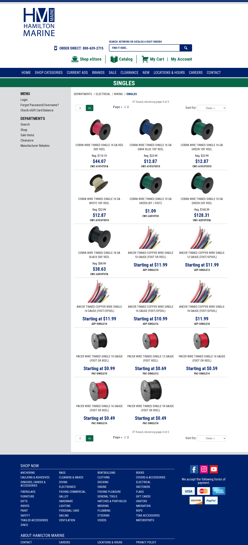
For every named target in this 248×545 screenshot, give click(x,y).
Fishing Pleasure (109, 491)
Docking (102, 482)
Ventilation (67, 520)
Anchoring (28, 472)
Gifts (24, 501)
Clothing (103, 477)
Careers (64, 542)
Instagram (204, 469)
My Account (181, 59)
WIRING (118, 94)
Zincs (24, 525)
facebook (194, 469)
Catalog (126, 59)
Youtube (214, 469)
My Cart (157, 59)
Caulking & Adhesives (35, 477)
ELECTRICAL (103, 94)
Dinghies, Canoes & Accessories (33, 483)
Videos (101, 520)
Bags (62, 472)
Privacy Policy (146, 542)
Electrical (143, 482)
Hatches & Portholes (112, 501)
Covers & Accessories (150, 477)
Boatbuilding (106, 472)
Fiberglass (28, 491)
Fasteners (143, 487)
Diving (63, 482)
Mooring (103, 506)
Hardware (66, 501)
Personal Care (69, 510)
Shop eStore (90, 59)
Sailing (64, 515)
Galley (63, 496)
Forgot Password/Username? (40, 105)
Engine (101, 487)
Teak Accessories (148, 515)
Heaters (141, 501)
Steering (103, 515)
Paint (24, 510)
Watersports (145, 520)
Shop (24, 130)
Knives (25, 506)
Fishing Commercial (72, 491)
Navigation (143, 506)
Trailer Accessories (34, 520)
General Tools (107, 496)
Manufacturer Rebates (35, 145)
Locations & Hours (109, 542)
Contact (26, 542)
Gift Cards (143, 496)
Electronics (67, 487)
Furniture (27, 496)
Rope (139, 510)
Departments (83, 94)
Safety (25, 515)
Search (25, 124)
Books (140, 472)
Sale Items (27, 135)
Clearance (27, 140)
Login (24, 100)
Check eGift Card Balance (37, 110)
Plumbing (103, 510)
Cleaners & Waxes (71, 477)
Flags (140, 491)
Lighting (64, 506)
